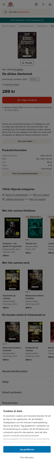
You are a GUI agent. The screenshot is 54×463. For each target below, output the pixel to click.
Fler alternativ (27, 457)
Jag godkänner (27, 449)
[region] (27, 434)
